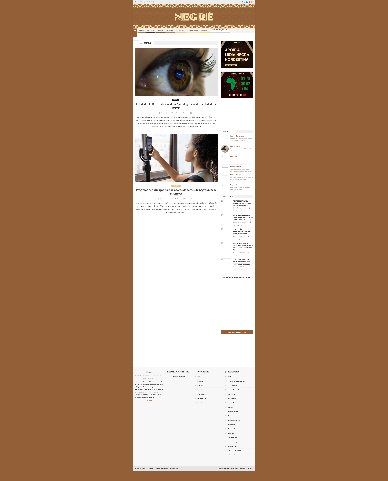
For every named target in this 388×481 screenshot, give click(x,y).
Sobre (141, 30)
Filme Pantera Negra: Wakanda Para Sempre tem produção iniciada (241, 261)
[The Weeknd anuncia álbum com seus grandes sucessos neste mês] (226, 203)
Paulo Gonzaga (235, 174)
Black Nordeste (192, 30)
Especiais (204, 30)
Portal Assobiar (233, 446)
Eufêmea (230, 407)
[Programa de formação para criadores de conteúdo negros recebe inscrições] (176, 158)
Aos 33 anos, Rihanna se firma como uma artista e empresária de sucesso (243, 217)
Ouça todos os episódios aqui (237, 332)
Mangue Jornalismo (234, 420)
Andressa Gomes (237, 269)
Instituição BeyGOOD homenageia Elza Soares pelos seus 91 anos (242, 231)
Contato (157, 2)
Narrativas (180, 30)
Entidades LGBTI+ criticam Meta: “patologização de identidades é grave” (176, 106)
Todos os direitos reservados (228, 468)
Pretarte (169, 30)
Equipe (163, 2)
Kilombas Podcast (233, 411)
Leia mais (149, 401)
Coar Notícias (232, 398)
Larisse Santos (235, 166)
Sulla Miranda (236, 239)
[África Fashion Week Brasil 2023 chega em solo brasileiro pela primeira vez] (226, 245)
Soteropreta (232, 455)
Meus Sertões (232, 429)
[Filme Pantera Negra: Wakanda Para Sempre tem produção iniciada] (226, 262)
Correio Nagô (232, 403)
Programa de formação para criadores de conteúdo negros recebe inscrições (176, 191)
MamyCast (231, 416)
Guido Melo (234, 156)
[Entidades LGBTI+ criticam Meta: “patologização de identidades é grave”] (176, 72)
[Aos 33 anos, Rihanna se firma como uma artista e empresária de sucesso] (226, 217)
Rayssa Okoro (235, 185)
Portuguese (221, 29)
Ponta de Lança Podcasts (236, 442)
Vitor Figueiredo (237, 225)
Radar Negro (176, 186)
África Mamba (232, 385)
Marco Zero (231, 424)
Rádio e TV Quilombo (234, 450)
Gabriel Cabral (235, 146)
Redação (178, 113)
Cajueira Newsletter (234, 390)
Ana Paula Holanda (237, 136)
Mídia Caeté (231, 433)
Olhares (159, 30)
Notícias (149, 30)
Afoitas (230, 377)
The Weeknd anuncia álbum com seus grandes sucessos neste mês (242, 203)
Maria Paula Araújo (238, 211)
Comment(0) (188, 113)
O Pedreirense (232, 437)
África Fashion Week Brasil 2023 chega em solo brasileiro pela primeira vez (243, 246)
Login (169, 2)
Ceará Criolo (232, 394)
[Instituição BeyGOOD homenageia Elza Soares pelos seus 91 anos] (226, 231)
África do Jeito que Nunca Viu (237, 381)
